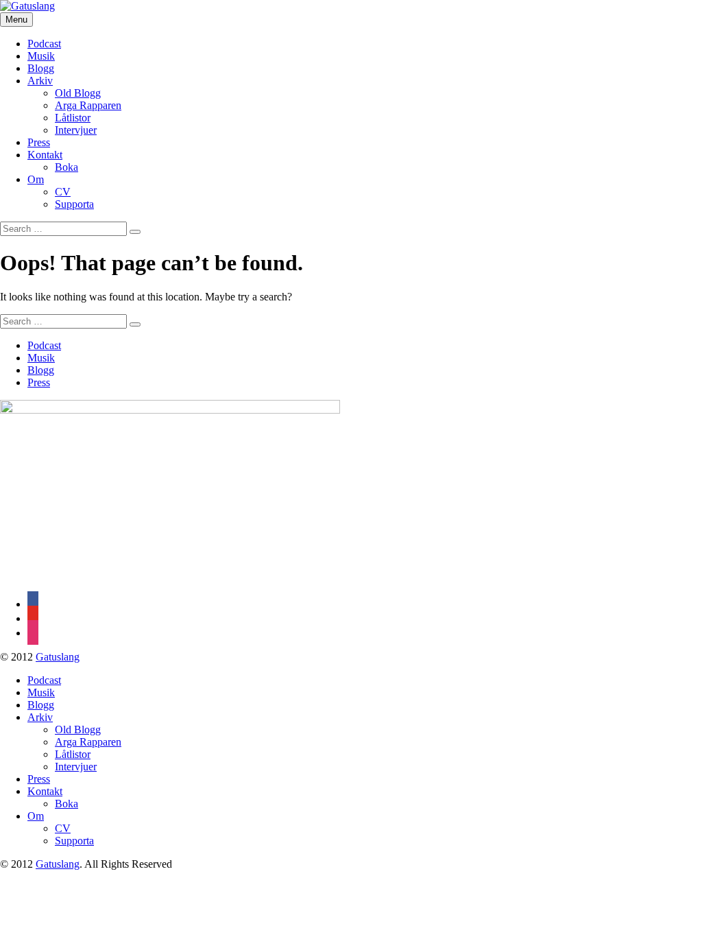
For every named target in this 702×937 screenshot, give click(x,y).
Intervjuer (76, 130)
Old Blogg (78, 93)
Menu (16, 19)
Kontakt (44, 155)
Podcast (44, 43)
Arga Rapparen (88, 105)
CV (63, 192)
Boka (66, 167)
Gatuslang (58, 657)
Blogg (40, 68)
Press (38, 142)
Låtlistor (72, 117)
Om (35, 179)
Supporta (74, 204)
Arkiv (40, 80)
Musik (41, 56)
